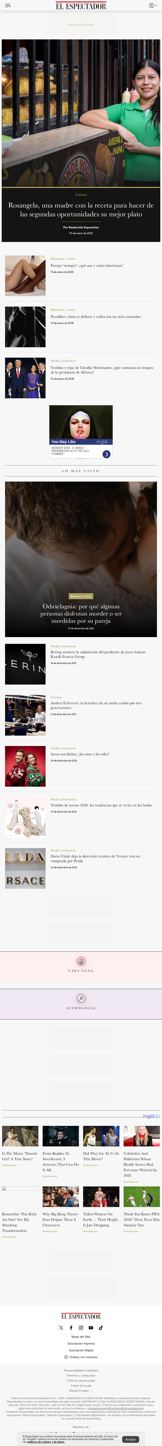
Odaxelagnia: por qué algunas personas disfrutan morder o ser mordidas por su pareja (81, 613)
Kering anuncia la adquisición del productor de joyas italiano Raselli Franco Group (98, 654)
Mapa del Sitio (81, 1336)
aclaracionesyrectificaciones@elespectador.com (116, 1408)
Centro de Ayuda (81, 1385)
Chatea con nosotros (83, 1357)
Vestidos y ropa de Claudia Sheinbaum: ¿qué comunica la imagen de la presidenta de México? (102, 370)
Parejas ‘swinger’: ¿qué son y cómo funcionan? (87, 265)
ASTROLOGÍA (81, 1008)
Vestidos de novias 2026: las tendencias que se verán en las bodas (102, 805)
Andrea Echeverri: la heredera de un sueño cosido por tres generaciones (96, 705)
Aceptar (131, 1439)
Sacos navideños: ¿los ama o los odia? (80, 753)
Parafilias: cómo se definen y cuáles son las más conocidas (95, 316)
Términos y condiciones (81, 1375)
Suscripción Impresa (81, 1343)
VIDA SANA (81, 971)
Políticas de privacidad (81, 1380)
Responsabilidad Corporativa (81, 1370)
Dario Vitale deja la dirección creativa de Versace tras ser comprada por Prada (96, 858)
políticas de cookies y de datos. (46, 1441)
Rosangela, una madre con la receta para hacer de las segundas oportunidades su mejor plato (81, 209)
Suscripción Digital (81, 1350)
